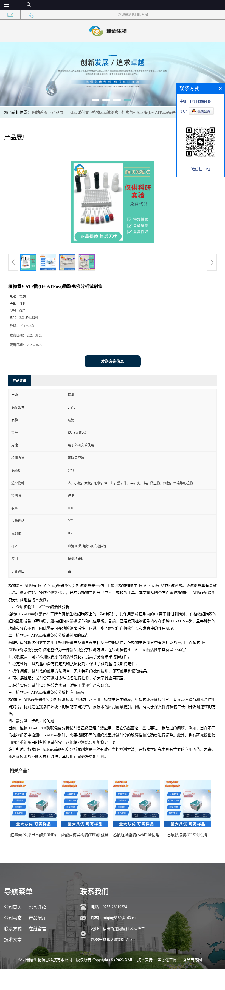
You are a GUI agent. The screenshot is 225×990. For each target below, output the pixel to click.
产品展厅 (59, 112)
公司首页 (13, 906)
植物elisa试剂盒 (105, 112)
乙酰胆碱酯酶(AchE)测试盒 (136, 835)
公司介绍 (37, 906)
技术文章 (13, 939)
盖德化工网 (167, 960)
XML (129, 960)
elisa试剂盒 (80, 112)
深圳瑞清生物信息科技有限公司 (45, 960)
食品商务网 (192, 960)
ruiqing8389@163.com (121, 918)
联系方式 (13, 928)
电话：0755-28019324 (109, 907)
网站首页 (39, 112)
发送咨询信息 (112, 361)
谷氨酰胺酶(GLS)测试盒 (187, 835)
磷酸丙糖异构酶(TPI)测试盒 (84, 835)
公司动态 (13, 917)
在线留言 (37, 928)
